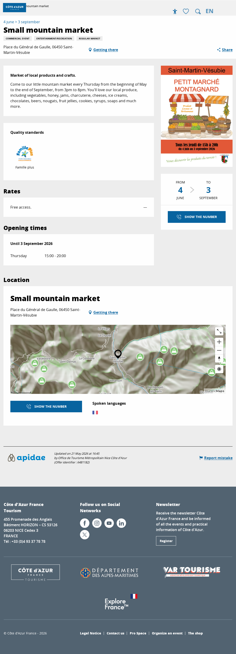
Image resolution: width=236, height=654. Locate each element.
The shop (195, 633)
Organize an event (167, 633)
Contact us (115, 633)
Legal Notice (90, 633)
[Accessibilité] (175, 11)
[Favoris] (186, 12)
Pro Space (138, 633)
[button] (198, 11)
